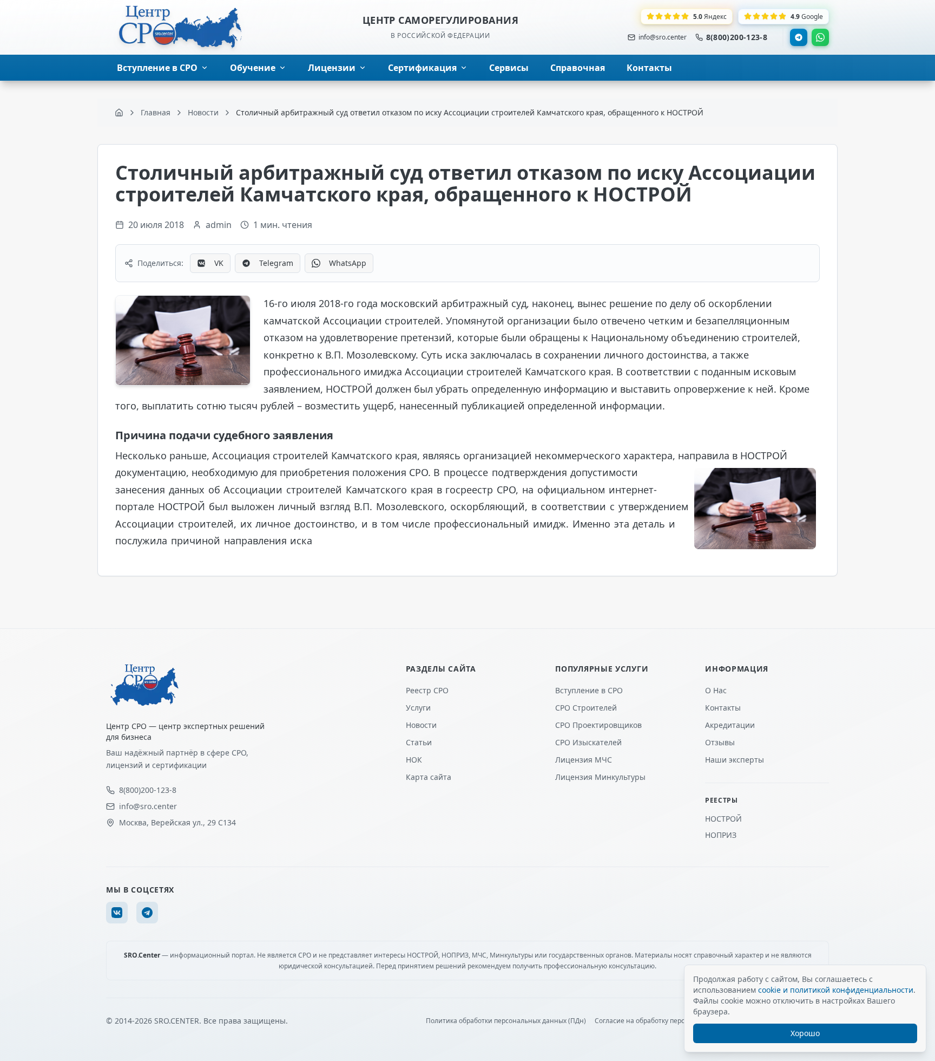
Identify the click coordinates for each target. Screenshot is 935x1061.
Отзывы (720, 742)
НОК (414, 759)
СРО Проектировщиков (598, 725)
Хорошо (805, 1033)
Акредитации (730, 725)
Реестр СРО (427, 690)
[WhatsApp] (820, 37)
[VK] (117, 912)
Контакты (723, 707)
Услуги (418, 707)
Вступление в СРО (589, 690)
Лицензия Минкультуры (600, 777)
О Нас (716, 690)
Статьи (419, 742)
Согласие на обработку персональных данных (668, 1021)
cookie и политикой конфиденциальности (835, 990)
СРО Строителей (586, 707)
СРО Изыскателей (588, 742)
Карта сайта (428, 777)
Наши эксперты (734, 759)
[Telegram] (798, 37)
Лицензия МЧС (583, 759)
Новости (421, 725)
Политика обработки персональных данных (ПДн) (506, 1021)
